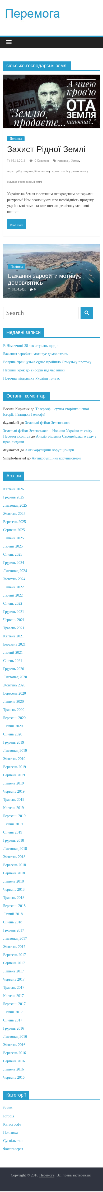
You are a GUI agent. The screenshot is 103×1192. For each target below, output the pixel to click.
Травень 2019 (13, 800)
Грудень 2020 (13, 669)
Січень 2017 (12, 1020)
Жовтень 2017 (14, 947)
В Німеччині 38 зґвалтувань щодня (31, 346)
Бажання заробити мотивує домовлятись (35, 354)
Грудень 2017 (13, 930)
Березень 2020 (14, 718)
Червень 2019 (14, 791)
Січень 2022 (12, 603)
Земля (75, 160)
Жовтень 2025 (14, 514)
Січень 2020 (12, 734)
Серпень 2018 (14, 873)
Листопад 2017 (15, 939)
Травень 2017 (13, 988)
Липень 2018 (13, 881)
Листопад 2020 (15, 677)
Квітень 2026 (13, 489)
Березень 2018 (14, 906)
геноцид (63, 160)
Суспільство (12, 1141)
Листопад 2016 (15, 1037)
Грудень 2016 (13, 1028)
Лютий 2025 (13, 546)
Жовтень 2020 (14, 685)
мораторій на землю (36, 171)
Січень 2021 (12, 661)
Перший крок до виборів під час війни (34, 370)
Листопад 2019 (15, 751)
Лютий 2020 (13, 726)
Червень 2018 (14, 889)
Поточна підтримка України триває (31, 378)
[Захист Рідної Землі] (51, 79)
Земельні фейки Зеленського (47, 423)
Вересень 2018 (14, 865)
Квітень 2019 (13, 808)
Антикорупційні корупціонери (49, 450)
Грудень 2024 (13, 563)
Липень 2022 (13, 587)
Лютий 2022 (13, 595)
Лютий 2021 (13, 653)
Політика (16, 138)
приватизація (60, 171)
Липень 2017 (13, 971)
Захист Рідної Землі (46, 149)
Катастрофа (12, 1124)
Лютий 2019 (13, 824)
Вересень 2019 (14, 767)
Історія (8, 1116)
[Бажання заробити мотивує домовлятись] (51, 247)
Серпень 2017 (14, 963)
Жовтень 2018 (14, 857)
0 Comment (41, 160)
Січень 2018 (12, 922)
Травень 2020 (13, 710)
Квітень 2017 (13, 996)
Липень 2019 (13, 783)
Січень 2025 (12, 554)
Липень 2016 (13, 1069)
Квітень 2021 (13, 636)
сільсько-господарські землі (24, 181)
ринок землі (79, 171)
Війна (7, 1108)
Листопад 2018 (15, 849)
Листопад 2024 (15, 571)
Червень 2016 (14, 1077)
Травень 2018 (13, 898)
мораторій (13, 171)
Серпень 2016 (14, 1061)
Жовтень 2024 (14, 579)
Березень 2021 (14, 644)
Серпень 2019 (14, 775)
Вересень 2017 (14, 955)
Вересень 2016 (14, 1053)
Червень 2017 (14, 979)
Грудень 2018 (13, 840)
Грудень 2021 (13, 612)
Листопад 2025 (15, 505)
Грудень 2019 (13, 742)
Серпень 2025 (14, 530)
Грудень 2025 (13, 497)
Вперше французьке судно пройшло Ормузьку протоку (47, 362)
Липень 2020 (13, 702)
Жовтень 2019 (14, 759)
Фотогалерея (13, 1149)
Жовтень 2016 (14, 1045)
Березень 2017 (14, 1004)
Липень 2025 (13, 538)
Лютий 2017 (13, 1012)
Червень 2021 (14, 620)
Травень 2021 (13, 628)
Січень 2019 (12, 832)
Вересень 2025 (14, 522)
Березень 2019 (14, 816)
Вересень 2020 (14, 693)
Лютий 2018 (13, 914)
